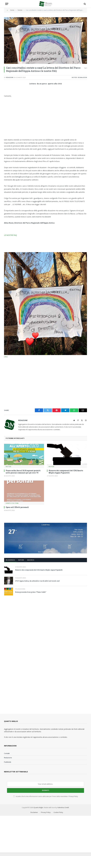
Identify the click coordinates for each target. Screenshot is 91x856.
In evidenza (10, 560)
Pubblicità (7, 762)
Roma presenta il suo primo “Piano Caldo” (30, 592)
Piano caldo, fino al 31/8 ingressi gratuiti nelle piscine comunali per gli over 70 (23, 471)
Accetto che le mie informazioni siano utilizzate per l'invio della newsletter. (46, 796)
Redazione (9, 77)
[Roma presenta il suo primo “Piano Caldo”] (8, 591)
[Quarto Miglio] (45, 4)
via (6, 356)
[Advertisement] (45, 117)
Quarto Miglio (38, 807)
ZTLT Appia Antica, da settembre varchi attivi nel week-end (37, 581)
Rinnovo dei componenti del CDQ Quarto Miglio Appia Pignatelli (66, 471)
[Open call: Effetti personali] (24, 491)
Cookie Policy (58, 812)
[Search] (84, 4)
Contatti (7, 753)
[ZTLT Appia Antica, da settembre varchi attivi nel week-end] (8, 580)
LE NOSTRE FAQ (10, 235)
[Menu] (6, 4)
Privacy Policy (73, 796)
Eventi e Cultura (12, 503)
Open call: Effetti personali (17, 507)
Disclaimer (34, 812)
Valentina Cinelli (63, 807)
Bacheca (30, 560)
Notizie (74, 77)
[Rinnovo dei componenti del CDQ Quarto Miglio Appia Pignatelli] (67, 454)
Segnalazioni (82, 77)
